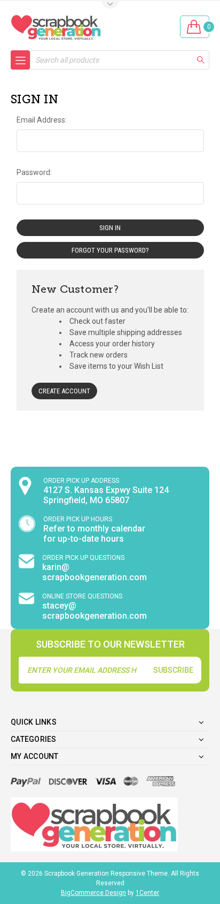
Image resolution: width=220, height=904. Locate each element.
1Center (147, 893)
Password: (34, 172)
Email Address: (42, 120)
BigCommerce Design (93, 893)
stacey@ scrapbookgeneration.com (94, 611)
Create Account (64, 391)
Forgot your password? (110, 250)
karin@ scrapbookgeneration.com (94, 572)
